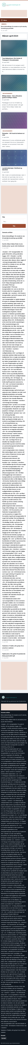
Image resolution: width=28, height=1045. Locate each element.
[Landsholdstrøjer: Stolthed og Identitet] (14, 158)
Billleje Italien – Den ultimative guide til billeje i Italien (12, 96)
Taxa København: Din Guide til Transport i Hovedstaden (12, 59)
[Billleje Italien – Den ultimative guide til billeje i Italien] (14, 83)
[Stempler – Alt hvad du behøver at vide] (14, 120)
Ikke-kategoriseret (7, 93)
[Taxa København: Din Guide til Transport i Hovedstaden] (14, 48)
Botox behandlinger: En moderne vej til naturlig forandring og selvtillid (14, 27)
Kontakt (4, 1038)
